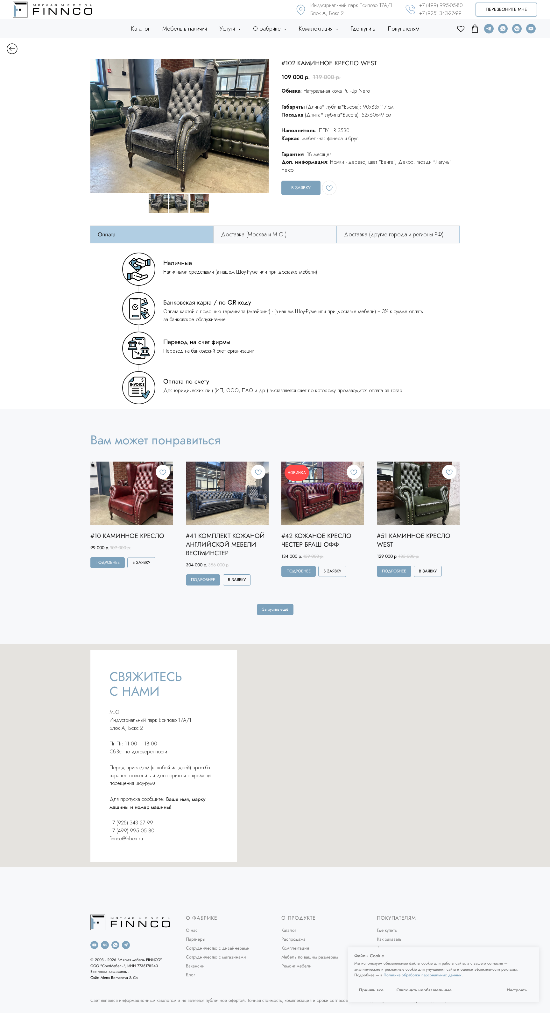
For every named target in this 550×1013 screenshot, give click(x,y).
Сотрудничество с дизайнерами (218, 948)
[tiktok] (475, 28)
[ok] (461, 28)
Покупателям (403, 29)
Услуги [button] (228, 29)
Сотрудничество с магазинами (216, 957)
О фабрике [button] (267, 29)
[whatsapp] (503, 28)
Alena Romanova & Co (119, 978)
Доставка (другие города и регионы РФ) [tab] (394, 234)
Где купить (363, 29)
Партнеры (195, 939)
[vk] (105, 945)
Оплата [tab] (107, 234)
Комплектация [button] (316, 29)
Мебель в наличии (184, 29)
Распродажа (293, 939)
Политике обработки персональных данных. (423, 975)
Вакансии (195, 966)
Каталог (140, 29)
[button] (506, 10)
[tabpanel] (275, 328)
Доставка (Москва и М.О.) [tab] (254, 234)
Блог (190, 975)
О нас (192, 930)
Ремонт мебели (296, 966)
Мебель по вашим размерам (309, 957)
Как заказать (389, 939)
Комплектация (295, 948)
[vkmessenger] (517, 28)
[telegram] (489, 28)
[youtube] (531, 28)
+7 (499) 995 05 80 (131, 830)
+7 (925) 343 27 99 (131, 822)
